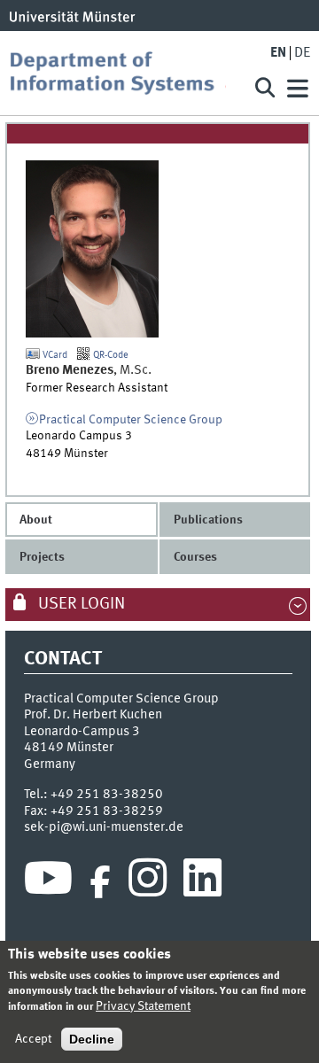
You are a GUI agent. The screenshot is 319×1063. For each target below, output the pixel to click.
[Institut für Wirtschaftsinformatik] (124, 73)
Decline (91, 1039)
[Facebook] (100, 882)
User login (80, 604)
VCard (53, 355)
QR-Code (109, 355)
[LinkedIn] (202, 882)
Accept (33, 1039)
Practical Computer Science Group (130, 420)
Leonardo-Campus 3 (82, 732)
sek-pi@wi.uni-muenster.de (103, 827)
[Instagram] (147, 882)
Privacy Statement (143, 1006)
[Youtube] (48, 882)
